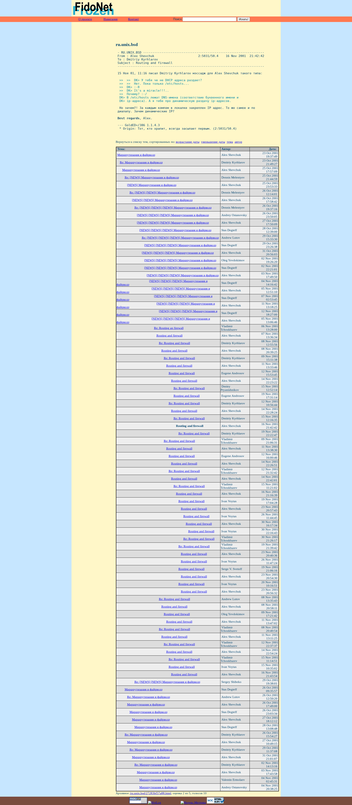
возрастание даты (187, 141)
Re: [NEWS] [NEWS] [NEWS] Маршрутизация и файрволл (172, 207)
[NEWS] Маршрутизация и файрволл (151, 185)
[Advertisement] (231, 8)
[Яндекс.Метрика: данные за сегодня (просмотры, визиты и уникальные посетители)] (193, 802)
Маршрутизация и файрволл (136, 154)
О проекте (85, 19)
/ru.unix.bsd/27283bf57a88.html (150, 793)
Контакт (133, 19)
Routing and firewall (169, 335)
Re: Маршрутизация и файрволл (141, 162)
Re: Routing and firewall (174, 343)
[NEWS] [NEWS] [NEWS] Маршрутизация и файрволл (173, 215)
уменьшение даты (213, 141)
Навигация (110, 19)
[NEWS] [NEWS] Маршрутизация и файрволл (162, 200)
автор (238, 141)
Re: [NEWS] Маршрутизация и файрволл (152, 177)
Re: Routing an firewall (169, 328)
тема (230, 141)
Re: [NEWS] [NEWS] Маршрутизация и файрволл (162, 192)
